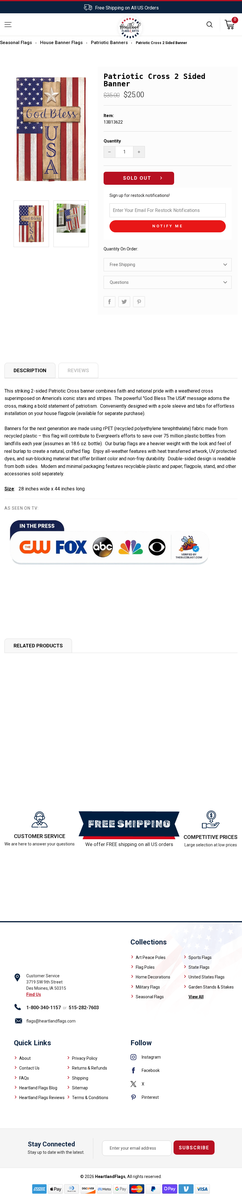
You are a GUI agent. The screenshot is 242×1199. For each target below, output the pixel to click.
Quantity (112, 141)
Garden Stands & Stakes (211, 987)
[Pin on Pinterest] (139, 301)
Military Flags (148, 987)
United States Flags (207, 977)
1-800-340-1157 (43, 1007)
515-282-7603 (84, 1007)
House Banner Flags (61, 42)
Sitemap (80, 1087)
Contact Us (29, 1068)
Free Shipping (122, 264)
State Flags (199, 967)
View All (196, 996)
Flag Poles (145, 967)
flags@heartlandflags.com (51, 1021)
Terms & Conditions (90, 1097)
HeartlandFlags (110, 1176)
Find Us (33, 994)
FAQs (24, 1078)
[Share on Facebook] (109, 301)
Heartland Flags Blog (38, 1087)
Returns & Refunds (89, 1068)
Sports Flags (200, 957)
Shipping (80, 1078)
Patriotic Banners (109, 42)
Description (30, 370)
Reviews (78, 370)
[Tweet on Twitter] (124, 301)
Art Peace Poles (151, 957)
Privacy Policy (84, 1058)
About (25, 1058)
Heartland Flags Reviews (42, 1097)
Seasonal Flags (16, 42)
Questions (119, 282)
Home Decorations (153, 977)
